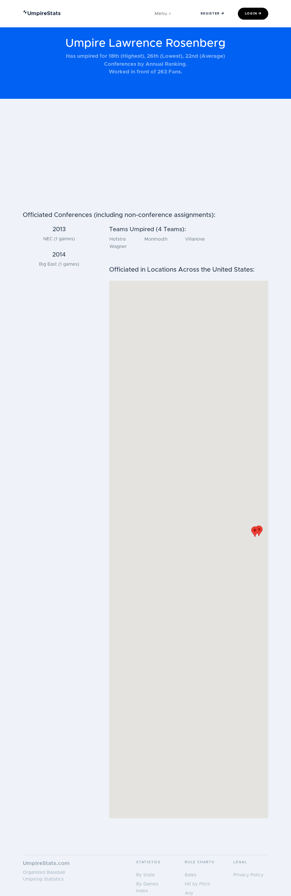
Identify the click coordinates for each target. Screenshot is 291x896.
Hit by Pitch (197, 884)
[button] (255, 531)
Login (251, 13)
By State (145, 875)
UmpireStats (44, 13)
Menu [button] (161, 13)
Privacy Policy (248, 875)
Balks (190, 875)
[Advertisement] (145, 169)
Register (210, 13)
